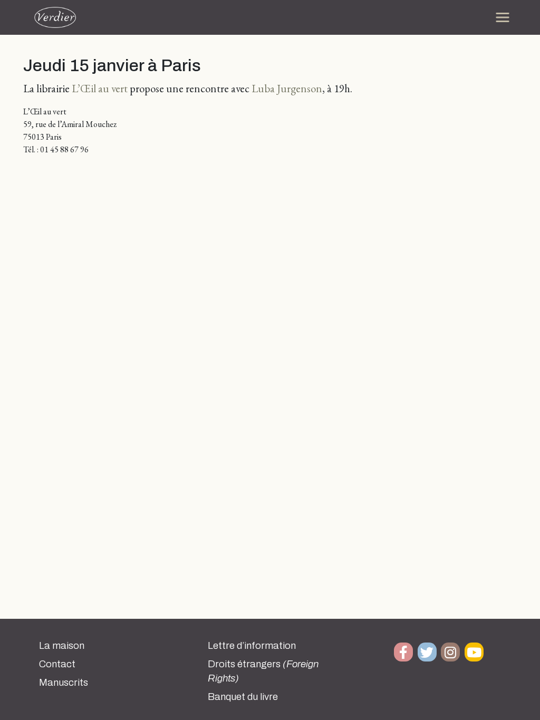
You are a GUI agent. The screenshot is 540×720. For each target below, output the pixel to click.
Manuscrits (63, 682)
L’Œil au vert (100, 88)
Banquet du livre (243, 697)
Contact (57, 664)
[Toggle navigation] (502, 17)
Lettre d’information (252, 645)
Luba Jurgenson (287, 88)
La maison (61, 645)
